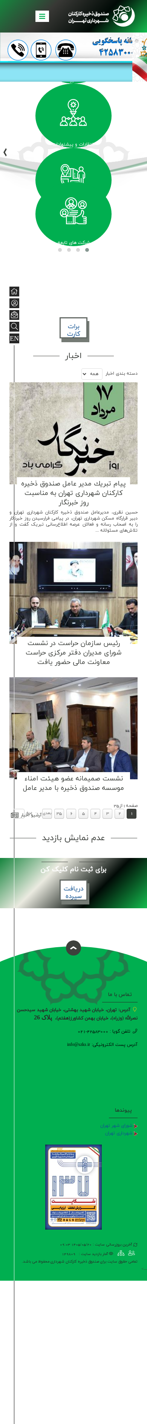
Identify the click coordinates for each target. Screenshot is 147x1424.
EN (14, 338)
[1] (130, 41)
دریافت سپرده (73, 892)
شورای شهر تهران (116, 1126)
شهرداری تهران (118, 1133)
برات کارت (73, 330)
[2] (136, 41)
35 (59, 813)
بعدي (47, 813)
